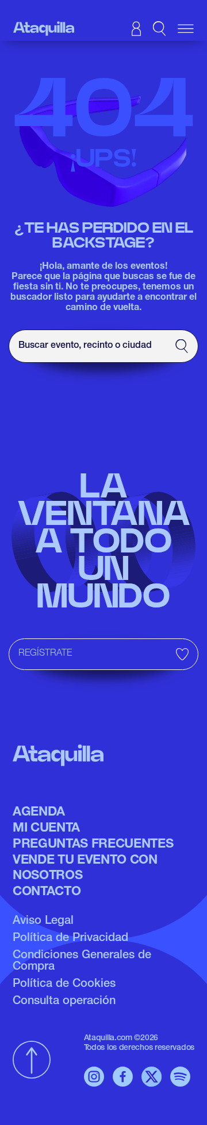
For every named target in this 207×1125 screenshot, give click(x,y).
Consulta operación (64, 1002)
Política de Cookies (64, 984)
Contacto (46, 892)
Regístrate (45, 653)
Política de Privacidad (70, 938)
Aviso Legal (43, 921)
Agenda (39, 812)
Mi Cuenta (46, 828)
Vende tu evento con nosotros (85, 868)
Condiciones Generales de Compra (82, 961)
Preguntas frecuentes (93, 844)
